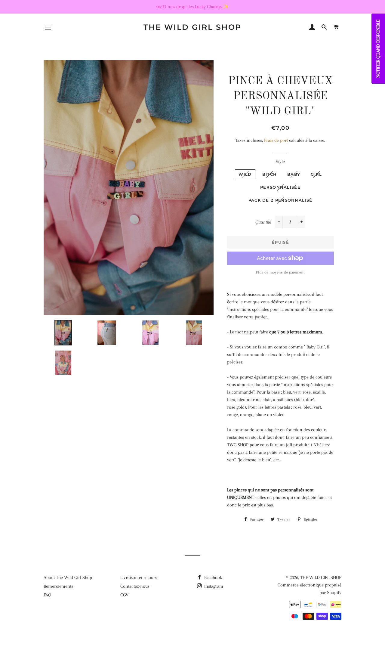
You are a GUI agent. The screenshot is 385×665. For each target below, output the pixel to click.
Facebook (212, 577)
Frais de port (276, 140)
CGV (124, 595)
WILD (245, 174)
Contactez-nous (134, 586)
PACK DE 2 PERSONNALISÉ (280, 200)
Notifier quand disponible (378, 49)
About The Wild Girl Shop (68, 577)
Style (280, 161)
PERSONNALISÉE (280, 187)
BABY (293, 174)
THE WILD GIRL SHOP (192, 27)
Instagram (213, 586)
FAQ (47, 595)
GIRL (316, 174)
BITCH (269, 174)
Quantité (263, 222)
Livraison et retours (138, 577)
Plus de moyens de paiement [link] (280, 272)
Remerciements (58, 586)
